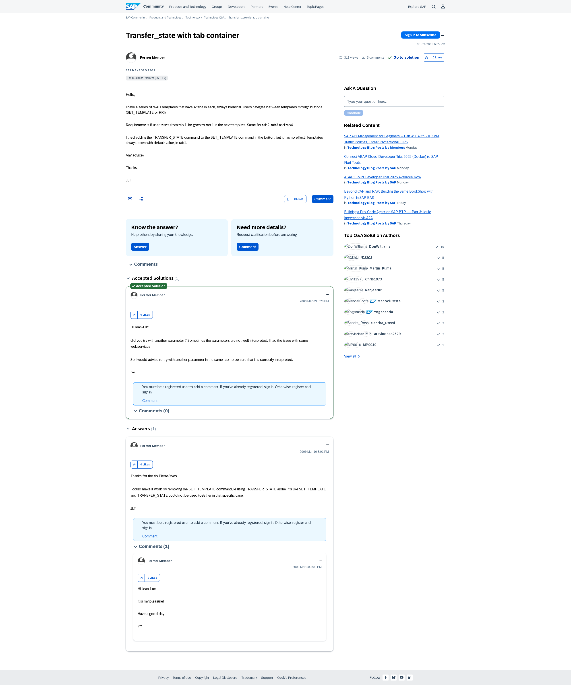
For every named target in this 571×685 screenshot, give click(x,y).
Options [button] (442, 35)
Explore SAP (417, 6)
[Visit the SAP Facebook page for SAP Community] (385, 677)
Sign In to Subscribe (420, 35)
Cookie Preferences (291, 677)
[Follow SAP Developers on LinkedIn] (410, 677)
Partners (257, 6)
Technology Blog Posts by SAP (371, 168)
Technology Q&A (214, 17)
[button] (426, 58)
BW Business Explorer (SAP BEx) (147, 78)
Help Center (292, 6)
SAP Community (135, 17)
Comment (322, 199)
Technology (192, 17)
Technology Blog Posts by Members (376, 147)
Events (273, 6)
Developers (236, 6)
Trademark (249, 677)
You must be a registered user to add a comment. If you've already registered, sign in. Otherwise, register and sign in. (226, 389)
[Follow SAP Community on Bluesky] (393, 677)
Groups (217, 6)
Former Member (152, 57)
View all (350, 356)
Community (153, 6)
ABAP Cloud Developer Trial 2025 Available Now (382, 177)
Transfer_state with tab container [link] (249, 17)
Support (267, 677)
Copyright (202, 677)
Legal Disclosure (225, 677)
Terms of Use (182, 677)
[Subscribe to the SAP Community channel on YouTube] (401, 677)
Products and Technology (187, 6)
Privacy (163, 677)
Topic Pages (315, 6)
